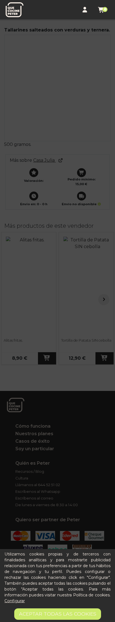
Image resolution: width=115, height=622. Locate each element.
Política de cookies (91, 594)
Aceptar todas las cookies (57, 614)
